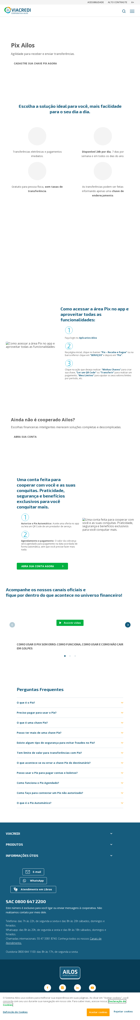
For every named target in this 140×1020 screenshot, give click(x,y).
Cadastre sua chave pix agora (35, 63)
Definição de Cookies (15, 1012)
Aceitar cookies (98, 1012)
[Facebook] (47, 987)
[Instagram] (62, 987)
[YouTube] (92, 987)
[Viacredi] (70, 973)
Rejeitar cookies (123, 1011)
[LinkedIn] (77, 987)
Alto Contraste (117, 2)
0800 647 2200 (30, 901)
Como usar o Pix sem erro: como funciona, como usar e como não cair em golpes (70, 646)
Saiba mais (41, 273)
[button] (12, 625)
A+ (132, 2)
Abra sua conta (25, 436)
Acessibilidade (96, 2)
